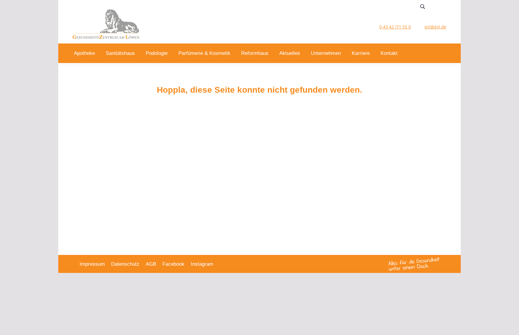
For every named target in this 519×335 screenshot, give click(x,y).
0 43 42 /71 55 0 (395, 27)
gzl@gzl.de (435, 27)
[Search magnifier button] (422, 6)
